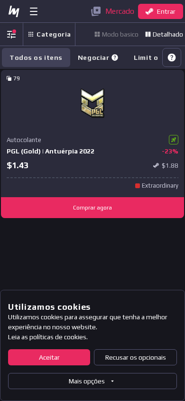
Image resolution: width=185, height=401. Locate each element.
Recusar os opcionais (135, 357)
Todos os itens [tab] (36, 57)
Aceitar (49, 357)
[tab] (98, 57)
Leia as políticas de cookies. (48, 337)
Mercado (119, 11)
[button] (115, 57)
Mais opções (87, 381)
